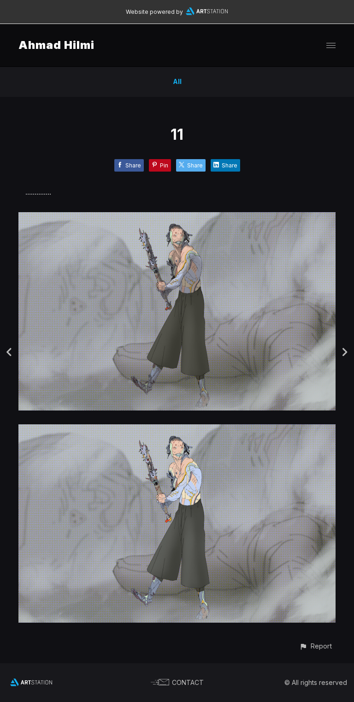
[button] (315, 646)
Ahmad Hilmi (56, 45)
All (177, 81)
